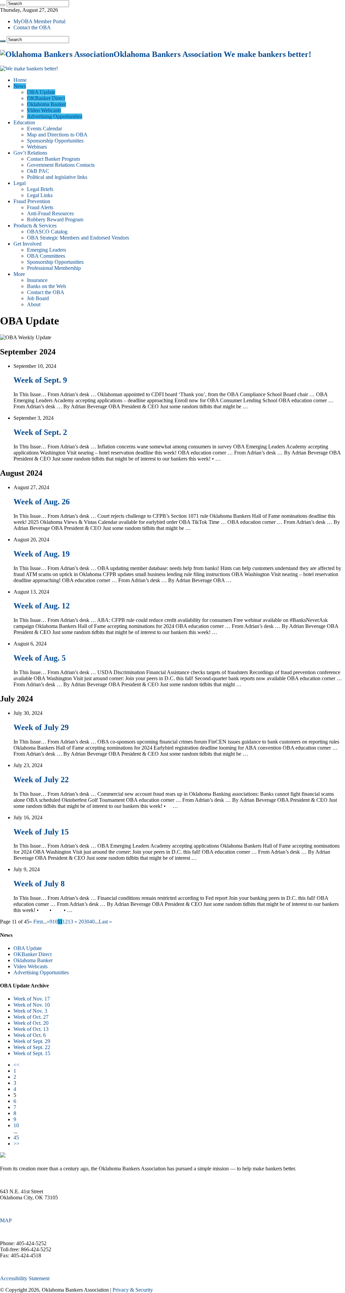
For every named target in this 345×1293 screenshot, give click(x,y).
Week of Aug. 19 (41, 553)
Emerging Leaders (46, 250)
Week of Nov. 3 (30, 1011)
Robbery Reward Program (55, 219)
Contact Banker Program (53, 159)
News (19, 86)
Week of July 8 (39, 883)
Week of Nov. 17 (31, 999)
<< (16, 1065)
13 (70, 921)
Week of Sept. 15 (31, 1053)
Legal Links (40, 195)
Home (20, 80)
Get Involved (27, 244)
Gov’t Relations (30, 153)
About (33, 304)
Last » (105, 921)
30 (86, 921)
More (19, 274)
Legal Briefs (40, 189)
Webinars (37, 147)
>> (16, 1143)
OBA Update (41, 92)
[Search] (2, 5)
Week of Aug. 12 (41, 605)
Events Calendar (44, 128)
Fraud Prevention (31, 201)
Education (24, 122)
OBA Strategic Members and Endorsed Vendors (78, 238)
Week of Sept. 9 (40, 380)
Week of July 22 (41, 779)
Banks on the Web (46, 286)
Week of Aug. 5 (39, 658)
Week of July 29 (41, 727)
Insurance (37, 280)
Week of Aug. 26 (41, 501)
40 (92, 921)
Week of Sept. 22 (31, 1047)
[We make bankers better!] (29, 68)
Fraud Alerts (40, 207)
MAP (6, 1220)
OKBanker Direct (46, 98)
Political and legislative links (57, 177)
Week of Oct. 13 (31, 1029)
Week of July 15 (41, 831)
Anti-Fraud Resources (50, 213)
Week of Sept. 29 (31, 1041)
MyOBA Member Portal (39, 21)
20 (81, 921)
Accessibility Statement (25, 1278)
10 (55, 921)
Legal (19, 183)
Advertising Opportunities (54, 116)
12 (65, 921)
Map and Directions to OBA (57, 134)
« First (36, 921)
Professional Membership (54, 268)
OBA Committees (46, 256)
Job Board (38, 298)
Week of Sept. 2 (40, 432)
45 (16, 1137)
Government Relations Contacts (61, 165)
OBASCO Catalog (47, 231)
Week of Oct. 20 (31, 1023)
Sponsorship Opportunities (55, 141)
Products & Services (35, 225)
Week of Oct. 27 (31, 1017)
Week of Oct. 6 (29, 1035)
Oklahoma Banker (46, 104)
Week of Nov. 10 (31, 1005)
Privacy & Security (133, 1290)
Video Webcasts (44, 110)
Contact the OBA (32, 27)
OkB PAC (38, 171)
